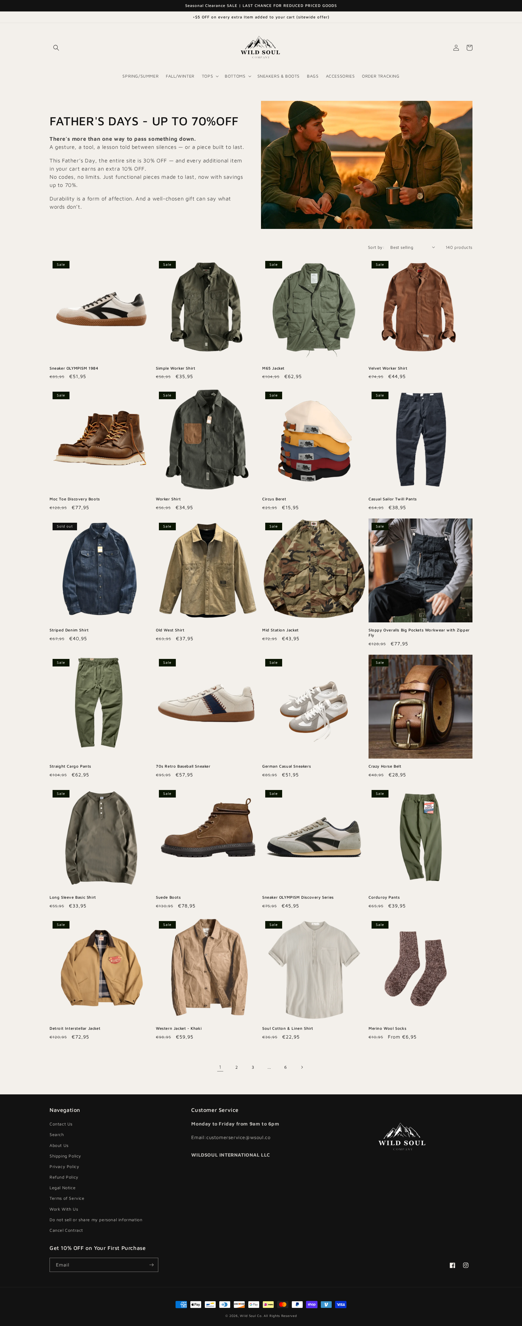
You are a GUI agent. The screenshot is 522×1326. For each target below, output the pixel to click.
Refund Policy (64, 1177)
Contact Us (61, 1123)
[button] (56, 47)
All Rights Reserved (280, 1316)
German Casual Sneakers (286, 766)
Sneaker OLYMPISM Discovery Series (298, 897)
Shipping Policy (65, 1155)
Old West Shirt (170, 630)
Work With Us (64, 1209)
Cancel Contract (66, 1230)
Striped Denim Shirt (69, 630)
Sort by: (376, 247)
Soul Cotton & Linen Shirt (287, 1028)
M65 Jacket (273, 368)
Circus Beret (274, 498)
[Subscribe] (151, 1265)
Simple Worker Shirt (175, 368)
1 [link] (220, 1067)
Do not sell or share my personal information (96, 1219)
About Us (59, 1145)
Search (57, 1134)
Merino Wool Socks (387, 1028)
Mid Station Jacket (280, 630)
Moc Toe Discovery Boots (75, 498)
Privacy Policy (64, 1166)
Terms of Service (67, 1198)
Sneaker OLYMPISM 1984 (74, 368)
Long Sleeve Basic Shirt (73, 897)
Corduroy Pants (384, 897)
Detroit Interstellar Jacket (75, 1028)
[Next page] (301, 1067)
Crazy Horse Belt (385, 766)
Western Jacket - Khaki (178, 1028)
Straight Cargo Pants (70, 766)
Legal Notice (63, 1187)
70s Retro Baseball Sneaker (183, 766)
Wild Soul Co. (251, 1316)
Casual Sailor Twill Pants (393, 498)
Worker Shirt (168, 498)
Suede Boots (168, 897)
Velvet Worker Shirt (388, 368)
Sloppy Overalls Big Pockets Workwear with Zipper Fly (419, 632)
